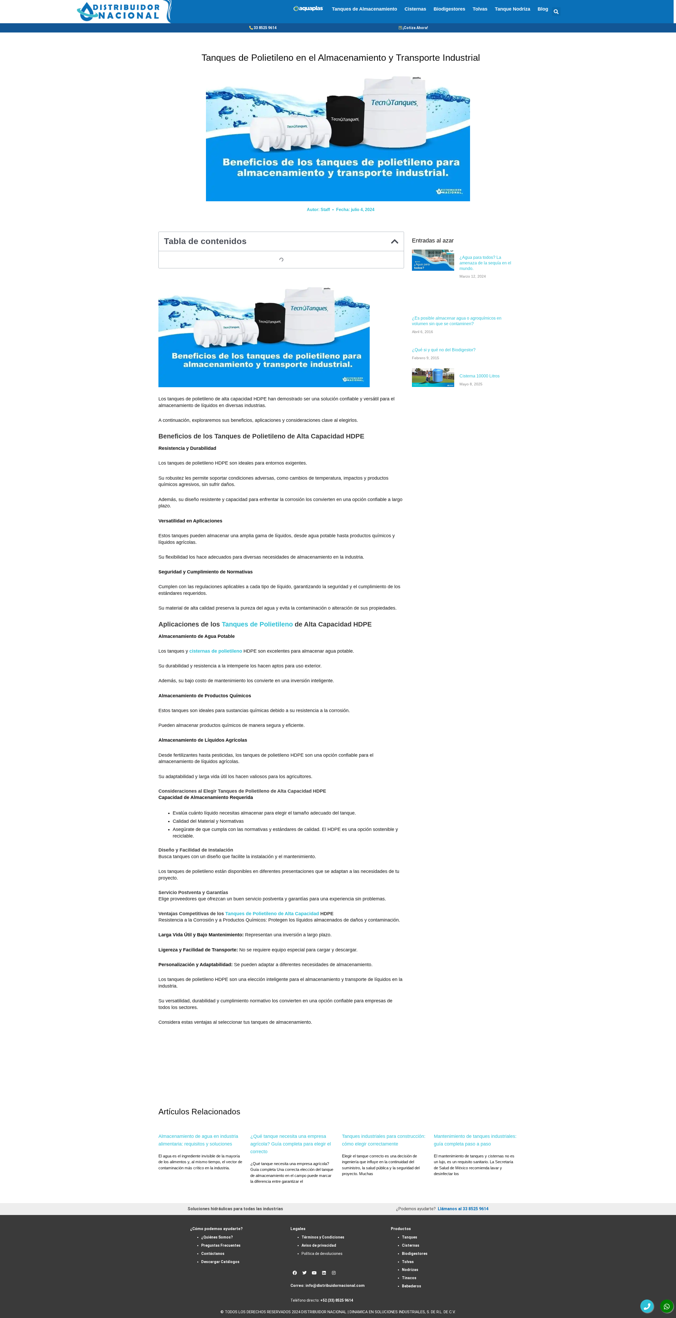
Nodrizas (410, 1270)
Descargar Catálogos (220, 1262)
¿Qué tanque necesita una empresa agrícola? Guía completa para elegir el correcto (290, 1144)
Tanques (409, 1237)
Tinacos (409, 1278)
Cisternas (415, 9)
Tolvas (480, 9)
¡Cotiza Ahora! (415, 28)
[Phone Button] (647, 1306)
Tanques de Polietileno (256, 624)
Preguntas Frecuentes (221, 1245)
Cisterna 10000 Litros (479, 376)
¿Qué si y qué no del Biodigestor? (444, 350)
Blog (543, 9)
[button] (556, 11)
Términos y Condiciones (323, 1237)
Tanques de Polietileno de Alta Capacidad (272, 913)
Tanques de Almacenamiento (364, 9)
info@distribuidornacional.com (335, 1285)
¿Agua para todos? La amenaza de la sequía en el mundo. (485, 263)
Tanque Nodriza (512, 9)
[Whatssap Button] (666, 1306)
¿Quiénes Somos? (217, 1237)
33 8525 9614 (265, 28)
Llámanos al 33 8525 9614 (463, 1208)
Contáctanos (212, 1253)
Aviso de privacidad (319, 1245)
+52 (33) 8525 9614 (336, 1300)
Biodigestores (449, 9)
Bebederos (411, 1286)
